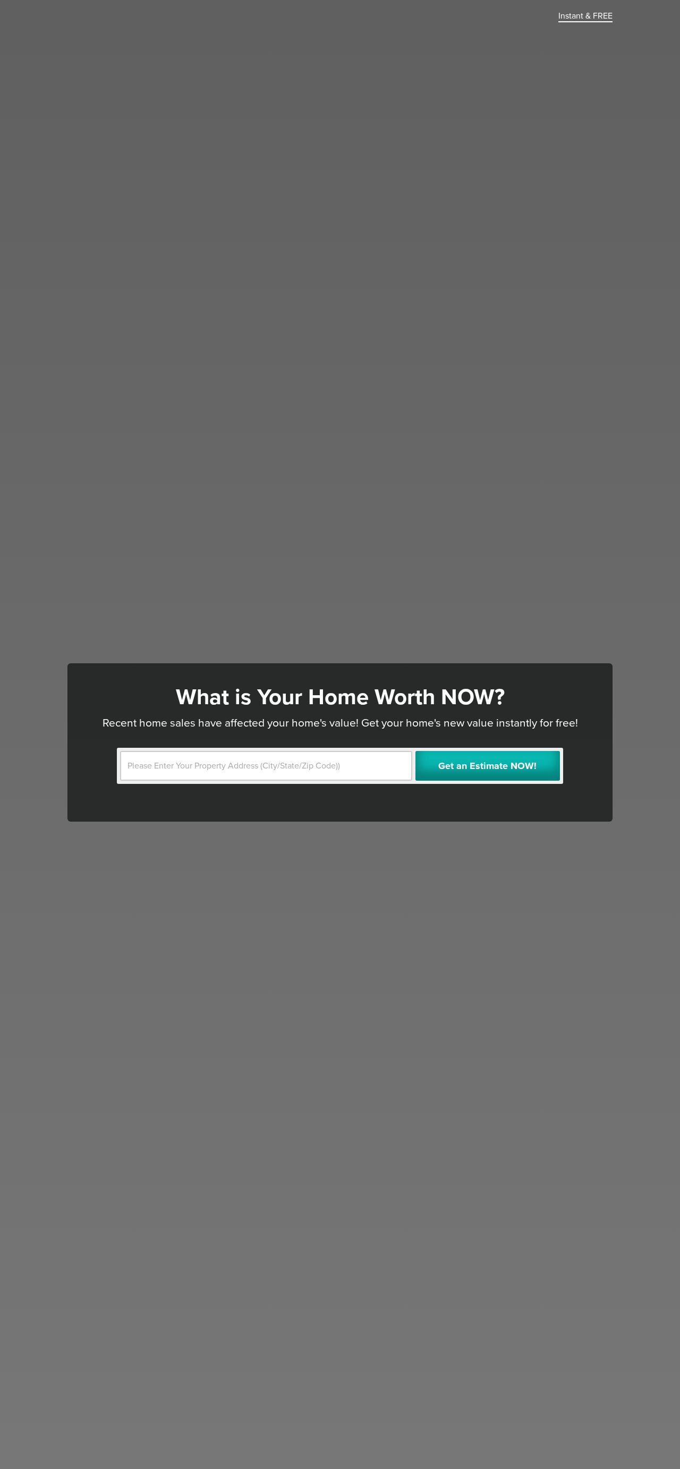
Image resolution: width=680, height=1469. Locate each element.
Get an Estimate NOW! (487, 766)
